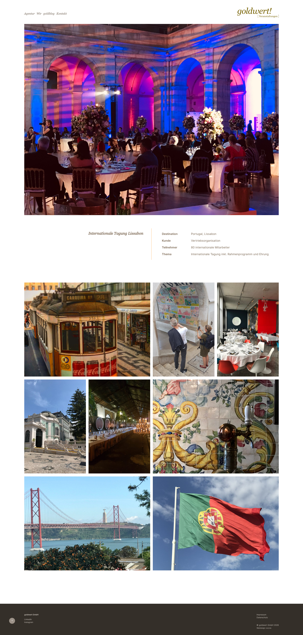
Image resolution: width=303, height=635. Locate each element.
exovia (268, 628)
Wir (39, 13)
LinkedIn (28, 619)
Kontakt (61, 13)
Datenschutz (262, 617)
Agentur (29, 13)
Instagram (28, 622)
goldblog (49, 13)
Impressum (261, 614)
